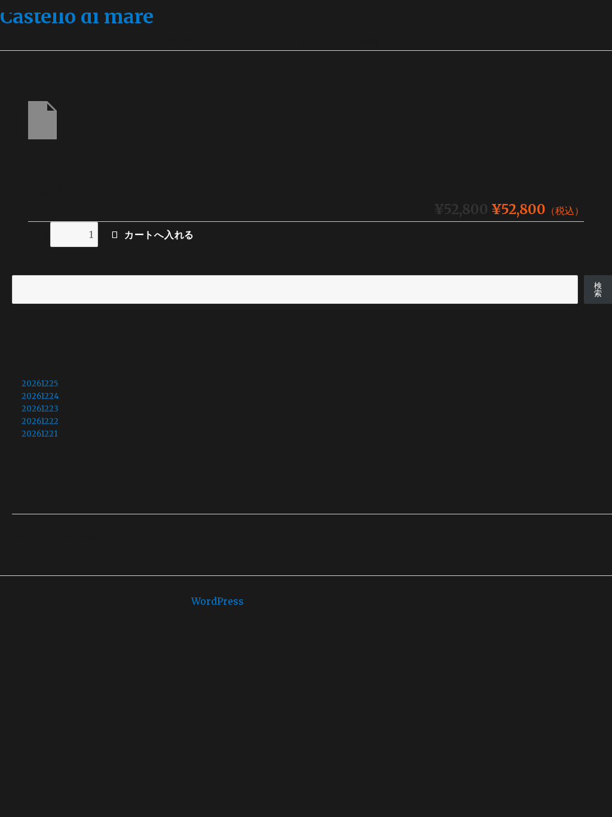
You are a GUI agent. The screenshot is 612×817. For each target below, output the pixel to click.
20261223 (40, 409)
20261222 (40, 421)
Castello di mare (77, 17)
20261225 (40, 384)
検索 (19, 269)
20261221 (39, 434)
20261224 (40, 396)
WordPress (217, 601)
